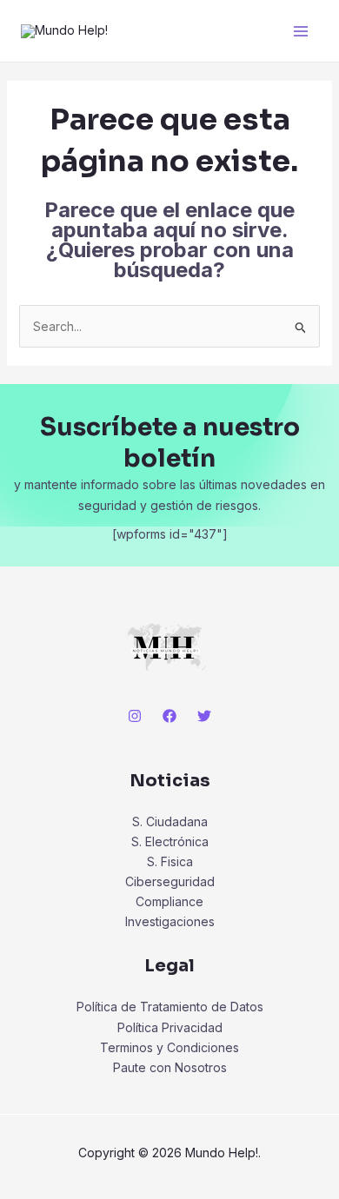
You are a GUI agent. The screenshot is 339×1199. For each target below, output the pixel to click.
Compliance (169, 901)
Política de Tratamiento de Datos (169, 1006)
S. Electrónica (170, 841)
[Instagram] (135, 716)
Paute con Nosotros (170, 1067)
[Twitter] (204, 716)
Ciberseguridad (170, 881)
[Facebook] (169, 716)
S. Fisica (170, 861)
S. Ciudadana (170, 821)
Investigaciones (170, 921)
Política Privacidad (170, 1027)
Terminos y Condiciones (169, 1047)
